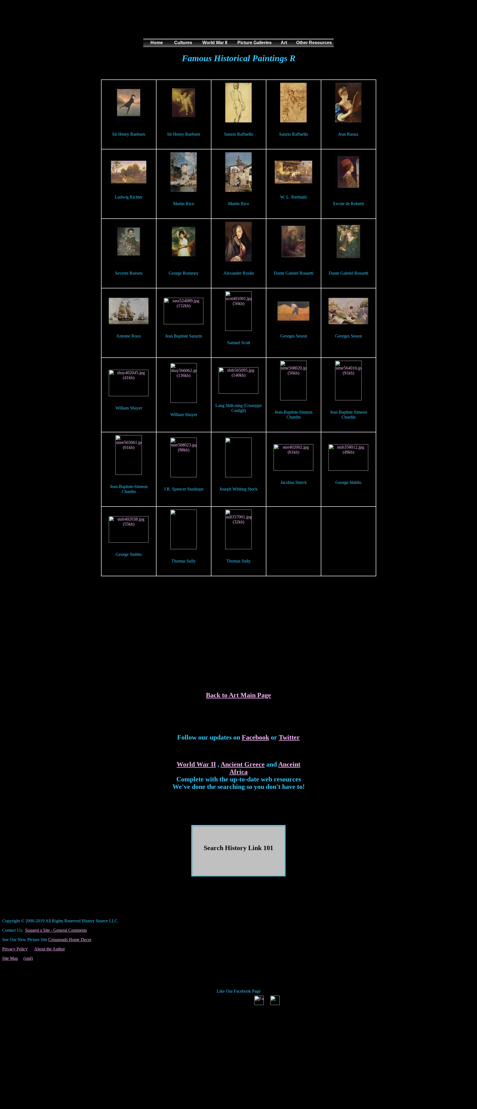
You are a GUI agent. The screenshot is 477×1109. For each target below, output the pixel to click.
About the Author (49, 949)
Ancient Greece (243, 764)
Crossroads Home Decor (69, 939)
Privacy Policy (15, 949)
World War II (196, 764)
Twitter (289, 737)
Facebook (255, 737)
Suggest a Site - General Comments (56, 930)
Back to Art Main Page (238, 695)
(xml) (28, 958)
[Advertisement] (237, 24)
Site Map (10, 958)
